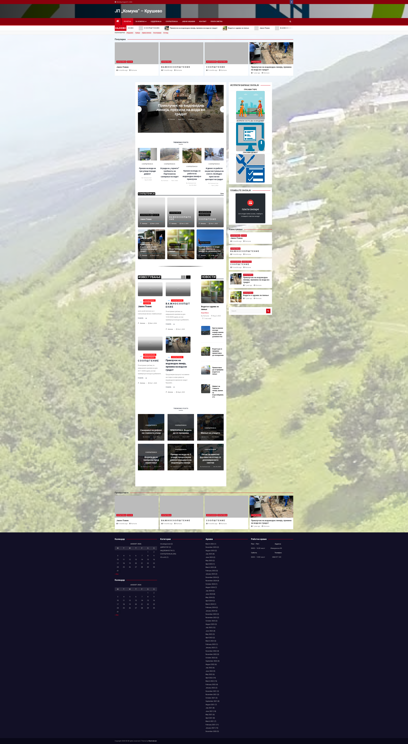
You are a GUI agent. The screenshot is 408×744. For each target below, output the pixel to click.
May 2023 (209, 634)
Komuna (134, 70)
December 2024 (211, 577)
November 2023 (211, 617)
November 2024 (211, 581)
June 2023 (209, 631)
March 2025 (210, 567)
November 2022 (211, 654)
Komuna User (148, 178)
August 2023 (210, 624)
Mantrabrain (153, 741)
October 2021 (210, 698)
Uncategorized (211, 61)
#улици (137, 33)
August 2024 (210, 587)
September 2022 (211, 661)
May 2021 (209, 715)
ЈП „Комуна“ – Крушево (138, 11)
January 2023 (210, 648)
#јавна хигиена (146, 33)
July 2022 (209, 668)
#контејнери (157, 33)
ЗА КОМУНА (140, 21)
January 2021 (210, 728)
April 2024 (209, 601)
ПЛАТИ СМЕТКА (216, 21)
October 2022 (210, 658)
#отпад (165, 33)
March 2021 (210, 721)
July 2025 (209, 554)
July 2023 (209, 627)
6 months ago (123, 70)
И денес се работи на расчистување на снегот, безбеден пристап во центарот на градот (214, 173)
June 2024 (209, 594)
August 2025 (210, 551)
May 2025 (209, 561)
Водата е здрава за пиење (181, 109)
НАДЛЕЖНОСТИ (166, 551)
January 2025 (210, 574)
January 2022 (210, 688)
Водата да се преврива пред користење (151, 460)
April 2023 (209, 638)
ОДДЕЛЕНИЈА (156, 21)
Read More (205, 313)
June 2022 (209, 671)
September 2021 (211, 701)
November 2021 (211, 694)
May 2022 (209, 674)
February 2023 (210, 644)
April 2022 (209, 678)
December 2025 (211, 547)
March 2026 (210, 544)
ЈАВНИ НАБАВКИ (188, 21)
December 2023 (211, 614)
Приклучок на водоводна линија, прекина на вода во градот (149, 248)
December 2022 (211, 651)
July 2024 (209, 591)
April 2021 (209, 718)
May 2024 (209, 597)
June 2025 (209, 557)
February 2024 (210, 607)
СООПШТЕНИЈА (172, 21)
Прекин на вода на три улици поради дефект (147, 171)
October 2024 (210, 584)
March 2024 (210, 604)
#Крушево (130, 33)
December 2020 (211, 731)
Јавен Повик (122, 67)
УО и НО (130, 61)
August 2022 (210, 664)
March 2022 (210, 681)
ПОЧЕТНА (127, 21)
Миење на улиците (210, 433)
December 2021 (211, 691)
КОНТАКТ (202, 21)
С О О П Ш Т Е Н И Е (215, 67)
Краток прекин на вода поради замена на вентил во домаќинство (210, 249)
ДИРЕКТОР (164, 547)
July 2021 (209, 708)
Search (268, 311)
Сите (222, 193)
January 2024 (210, 611)
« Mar (117, 574)
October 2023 (210, 621)
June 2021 (209, 711)
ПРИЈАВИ (250, 112)
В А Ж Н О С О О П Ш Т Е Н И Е (175, 67)
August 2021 (210, 705)
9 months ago (168, 70)
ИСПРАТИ (250, 144)
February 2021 (210, 725)
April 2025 (209, 564)
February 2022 (210, 684)
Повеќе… (141, 318)
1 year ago (256, 73)
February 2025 (210, 571)
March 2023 (210, 641)
